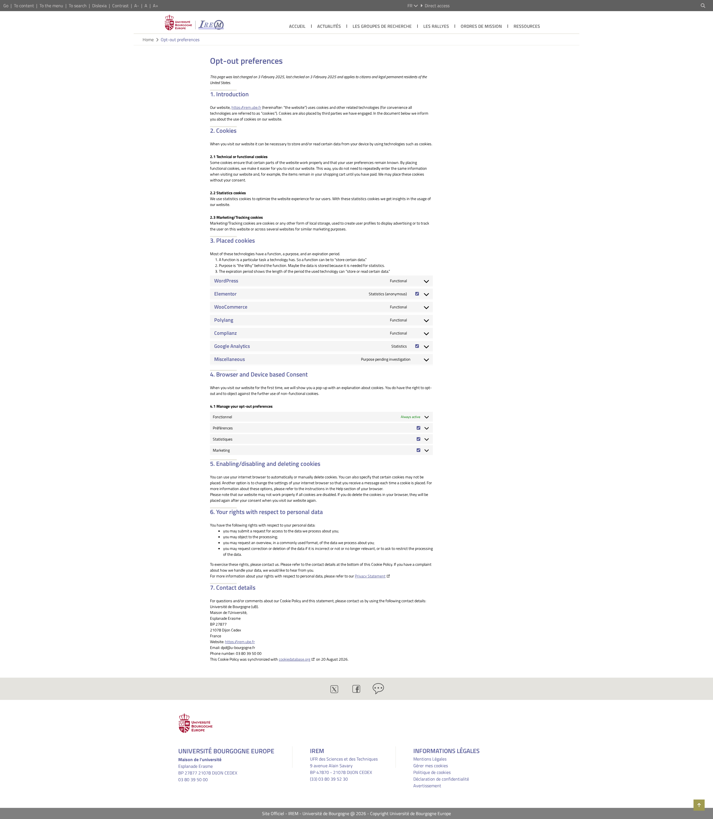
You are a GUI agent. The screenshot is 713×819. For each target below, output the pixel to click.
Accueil (297, 26)
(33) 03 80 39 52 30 (329, 779)
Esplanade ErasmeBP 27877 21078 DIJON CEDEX (207, 769)
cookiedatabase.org (294, 659)
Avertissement (427, 785)
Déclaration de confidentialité (441, 779)
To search (78, 5)
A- (136, 5)
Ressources (527, 26)
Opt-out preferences (180, 39)
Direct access (437, 5)
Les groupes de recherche (382, 26)
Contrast (120, 5)
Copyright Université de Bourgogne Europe (410, 813)
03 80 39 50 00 (193, 779)
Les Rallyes (436, 26)
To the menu (51, 5)
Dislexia (99, 5)
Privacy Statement (370, 576)
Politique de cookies (432, 772)
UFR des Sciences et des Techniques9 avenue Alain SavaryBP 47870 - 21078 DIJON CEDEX (344, 766)
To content (24, 5)
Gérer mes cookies (430, 765)
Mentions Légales (429, 759)
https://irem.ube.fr (246, 107)
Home (148, 39)
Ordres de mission (481, 26)
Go (5, 5)
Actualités (329, 26)
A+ (155, 5)
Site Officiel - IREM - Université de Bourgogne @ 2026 (314, 813)
